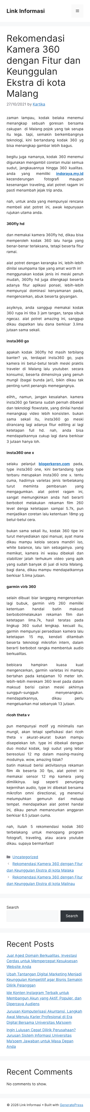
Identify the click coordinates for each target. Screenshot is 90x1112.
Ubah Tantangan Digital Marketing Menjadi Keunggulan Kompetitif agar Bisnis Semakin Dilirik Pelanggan (44, 979)
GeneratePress (71, 1105)
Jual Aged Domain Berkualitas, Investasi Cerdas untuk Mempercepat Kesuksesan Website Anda (42, 961)
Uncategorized (25, 857)
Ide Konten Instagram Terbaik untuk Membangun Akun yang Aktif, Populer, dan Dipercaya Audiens (44, 998)
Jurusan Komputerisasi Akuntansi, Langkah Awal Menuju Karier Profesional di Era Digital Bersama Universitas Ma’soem (44, 1017)
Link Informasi (26, 11)
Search (13, 907)
